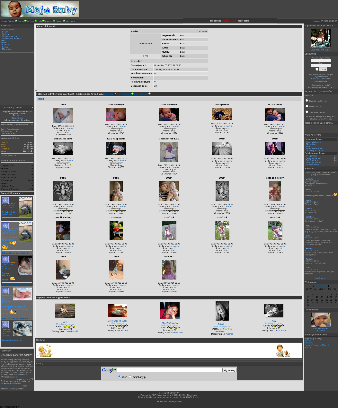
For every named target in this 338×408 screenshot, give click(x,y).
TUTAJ (331, 87)
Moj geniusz (311, 156)
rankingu (109, 94)
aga (307, 225)
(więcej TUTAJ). (225, 21)
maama (229, 334)
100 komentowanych (11, 38)
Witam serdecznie (314, 148)
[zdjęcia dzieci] (40, 16)
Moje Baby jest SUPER (321, 50)
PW (145, 56)
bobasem (321, 330)
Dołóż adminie (312, 160)
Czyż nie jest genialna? (320, 48)
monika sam (177, 332)
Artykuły (30, 21)
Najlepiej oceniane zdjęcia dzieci (53, 297)
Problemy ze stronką (315, 150)
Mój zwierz (70, 21)
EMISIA (124, 330)
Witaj (308, 146)
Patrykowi (309, 343)
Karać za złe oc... (314, 158)
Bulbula (4, 142)
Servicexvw (17, 118)
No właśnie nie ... (313, 164)
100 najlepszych (9, 36)
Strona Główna (7, 21)
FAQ (4, 40)
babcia (12, 203)
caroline (310, 217)
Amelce (308, 341)
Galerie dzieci (8, 30)
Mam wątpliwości (313, 142)
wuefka (70, 128)
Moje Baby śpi (117, 323)
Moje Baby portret (169, 325)
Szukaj (5, 47)
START (40, 99)
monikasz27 (72, 331)
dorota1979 (281, 330)
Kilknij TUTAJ (317, 79)
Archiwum (320, 278)
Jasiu (308, 267)
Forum (21, 21)
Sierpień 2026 (321, 286)
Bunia (3, 144)
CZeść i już (311, 144)
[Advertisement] (17, 79)
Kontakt (48, 21)
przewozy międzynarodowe (13, 378)
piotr (3, 147)
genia (3, 151)
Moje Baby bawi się (65, 324)
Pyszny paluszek (320, 328)
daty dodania (124, 94)
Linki (40, 21)
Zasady (59, 21)
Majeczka (5, 149)
